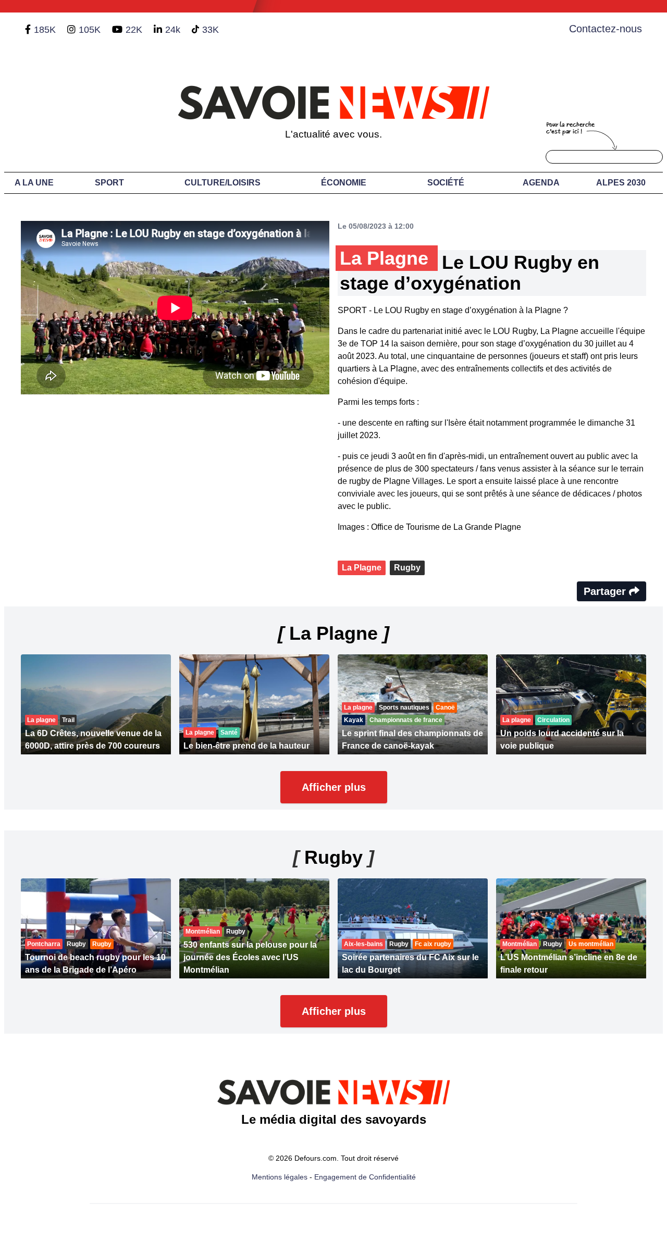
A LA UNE (34, 182)
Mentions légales (279, 1177)
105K (90, 29)
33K (210, 29)
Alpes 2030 (621, 182)
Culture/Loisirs (222, 182)
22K (134, 29)
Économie (343, 182)
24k (172, 29)
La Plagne (361, 567)
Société (445, 182)
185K (45, 29)
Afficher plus (334, 787)
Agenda (541, 182)
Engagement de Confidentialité (365, 1177)
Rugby (407, 567)
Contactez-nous (605, 28)
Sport (109, 182)
